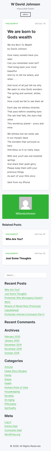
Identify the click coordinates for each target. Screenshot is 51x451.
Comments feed (13, 430)
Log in (8, 422)
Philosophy (10, 403)
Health (8, 383)
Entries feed (11, 426)
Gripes (8, 379)
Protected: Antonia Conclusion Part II (24, 314)
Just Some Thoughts (18, 258)
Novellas (9, 395)
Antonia (9, 366)
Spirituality (10, 408)
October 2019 (12, 352)
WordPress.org (12, 434)
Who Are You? (14, 239)
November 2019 (13, 348)
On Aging (9, 399)
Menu (25, 14)
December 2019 (13, 344)
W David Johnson (25, 4)
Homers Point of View (16, 387)
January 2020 (12, 340)
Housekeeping (12, 391)
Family (8, 375)
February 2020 (12, 336)
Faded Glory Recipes (16, 371)
